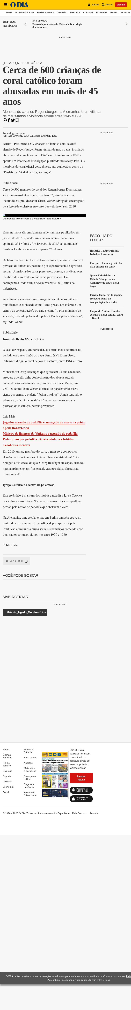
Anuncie (94, 813)
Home (9, 12)
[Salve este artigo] (17, 121)
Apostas (28, 762)
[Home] (19, 6)
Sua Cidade (30, 757)
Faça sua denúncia (29, 785)
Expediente (63, 813)
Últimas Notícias (24, 12)
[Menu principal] (5, 4)
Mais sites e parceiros (30, 769)
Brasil (114, 12)
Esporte (75, 12)
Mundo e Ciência (28, 751)
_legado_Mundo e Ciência (22, 63)
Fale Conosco (79, 813)
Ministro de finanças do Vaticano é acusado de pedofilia (40, 433)
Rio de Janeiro (45, 12)
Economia (101, 12)
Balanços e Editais (30, 777)
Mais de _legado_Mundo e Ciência (28, 612)
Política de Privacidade (30, 794)
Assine (121, 4)
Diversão (62, 12)
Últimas (10, 23)
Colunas (88, 12)
